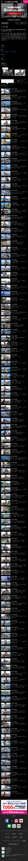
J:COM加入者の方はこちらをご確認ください (14, 19)
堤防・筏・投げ (4, 23)
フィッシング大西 (12, 51)
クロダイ (3, 60)
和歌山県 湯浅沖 (4, 51)
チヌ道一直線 (4, 26)
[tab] (7, 81)
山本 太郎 (3, 47)
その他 (2, 55)
